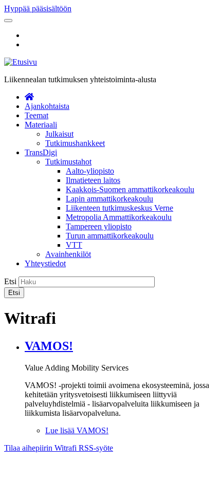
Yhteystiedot (45, 263)
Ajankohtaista (47, 106)
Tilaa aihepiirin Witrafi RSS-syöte (58, 448)
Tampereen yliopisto (99, 226)
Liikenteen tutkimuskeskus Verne (119, 208)
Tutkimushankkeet (75, 143)
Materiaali (41, 124)
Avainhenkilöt (68, 254)
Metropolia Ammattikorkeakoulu (119, 217)
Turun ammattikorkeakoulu (110, 235)
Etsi (10, 281)
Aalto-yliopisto (90, 171)
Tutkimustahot (68, 161)
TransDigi (41, 152)
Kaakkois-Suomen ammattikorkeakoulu (130, 189)
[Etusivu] (20, 62)
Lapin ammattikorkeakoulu (109, 198)
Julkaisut (59, 134)
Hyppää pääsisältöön (37, 8)
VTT (74, 245)
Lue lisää (76, 430)
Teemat (36, 115)
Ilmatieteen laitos (93, 180)
